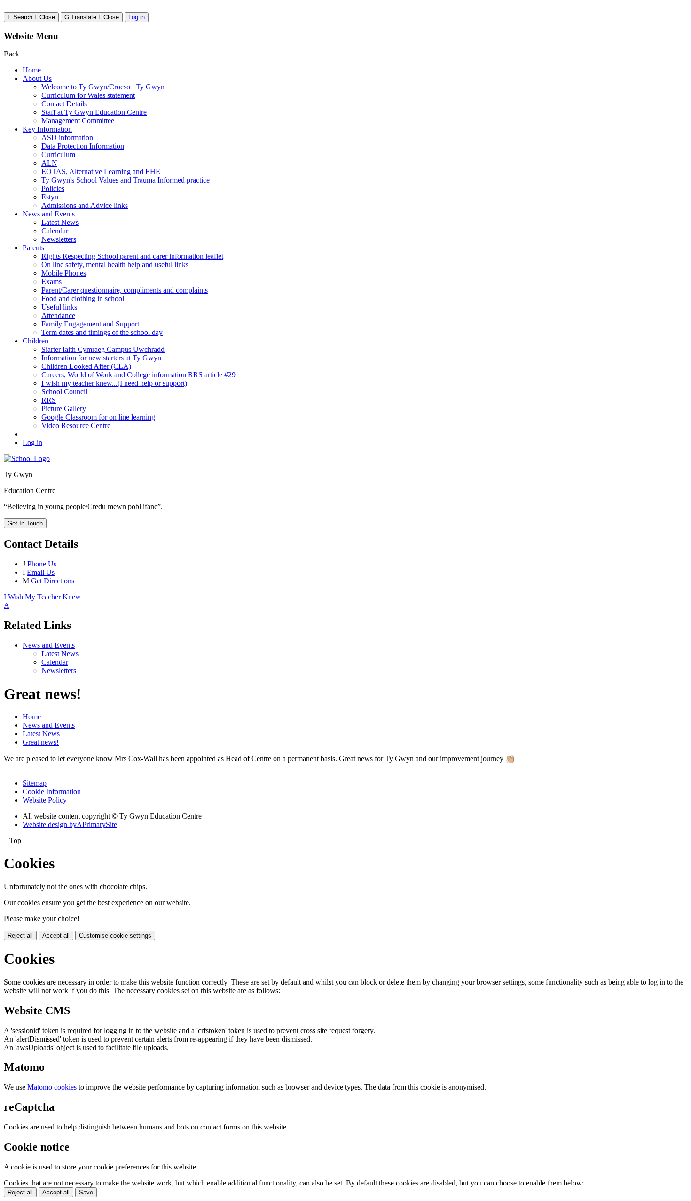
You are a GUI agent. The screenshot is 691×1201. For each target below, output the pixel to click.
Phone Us (41, 564)
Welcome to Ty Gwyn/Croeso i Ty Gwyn (103, 87)
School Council (64, 392)
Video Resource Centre (75, 425)
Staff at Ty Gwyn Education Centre (94, 112)
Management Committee (77, 121)
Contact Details (64, 104)
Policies (52, 188)
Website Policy (45, 800)
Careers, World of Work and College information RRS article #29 (138, 375)
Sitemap (35, 783)
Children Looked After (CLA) (86, 366)
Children (35, 341)
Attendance (58, 315)
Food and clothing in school (82, 298)
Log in (136, 17)
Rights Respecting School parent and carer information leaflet (132, 256)
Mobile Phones (63, 273)
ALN (49, 163)
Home (32, 70)
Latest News (60, 222)
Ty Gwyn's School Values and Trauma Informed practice (125, 180)
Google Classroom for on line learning (98, 417)
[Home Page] (27, 458)
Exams (51, 282)
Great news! (41, 742)
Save (86, 1192)
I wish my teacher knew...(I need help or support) (114, 383)
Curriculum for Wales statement (88, 95)
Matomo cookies (52, 1087)
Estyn (49, 197)
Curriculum (58, 155)
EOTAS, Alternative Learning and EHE (100, 171)
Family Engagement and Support (90, 324)
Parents (33, 248)
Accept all (56, 935)
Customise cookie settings (115, 935)
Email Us (41, 572)
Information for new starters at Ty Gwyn (101, 358)
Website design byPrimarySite (70, 824)
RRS (48, 400)
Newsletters (58, 239)
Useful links (59, 307)
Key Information (47, 129)
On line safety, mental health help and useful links (114, 265)
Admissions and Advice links (84, 205)
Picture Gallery (63, 409)
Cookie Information (52, 791)
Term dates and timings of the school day (102, 332)
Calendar (54, 231)
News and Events (49, 214)
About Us (37, 78)
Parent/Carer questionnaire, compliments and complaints (124, 290)
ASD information (67, 138)
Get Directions (52, 581)
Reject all (20, 935)
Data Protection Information (82, 146)
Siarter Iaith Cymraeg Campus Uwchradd (103, 349)
